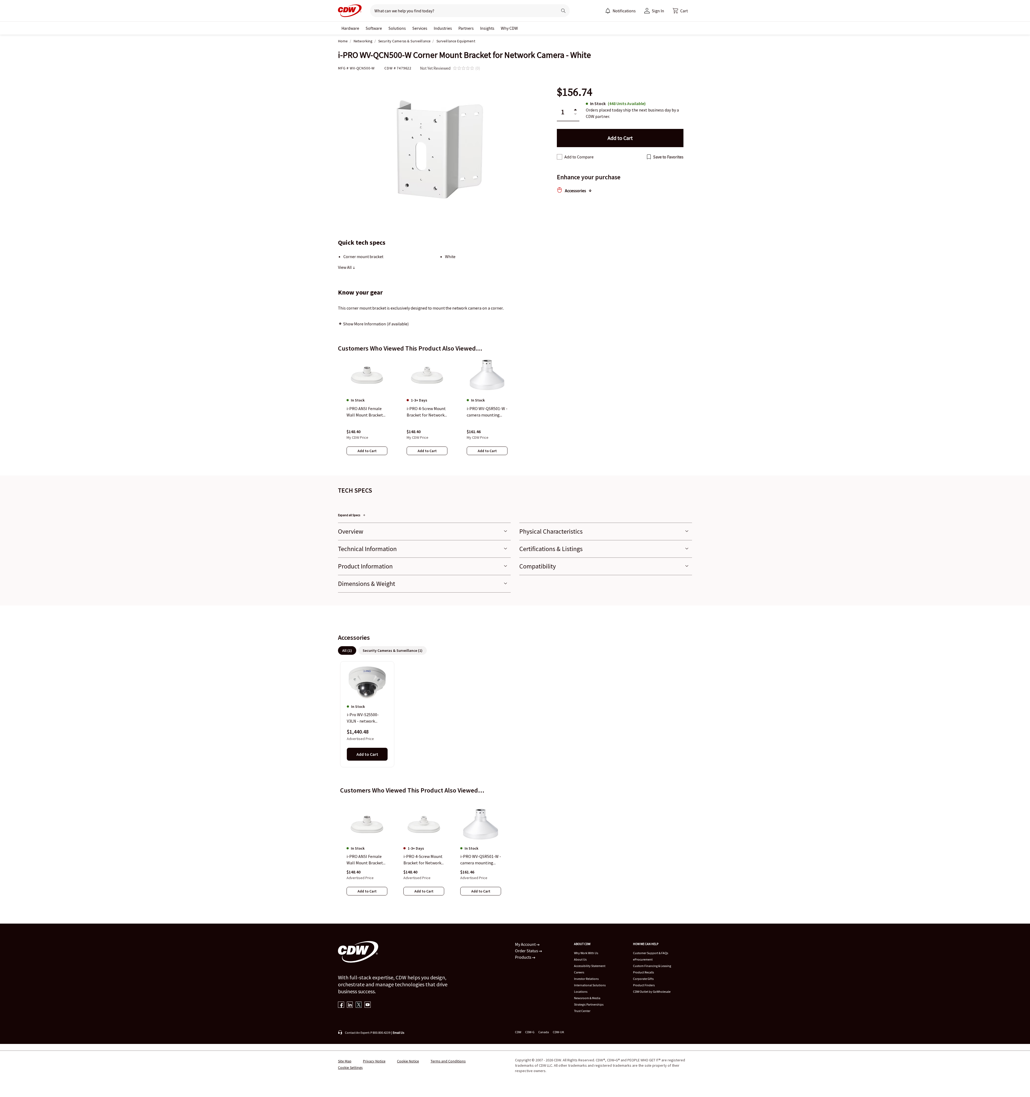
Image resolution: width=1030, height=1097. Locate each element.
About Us (580, 959)
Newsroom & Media (587, 998)
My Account (525, 944)
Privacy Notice (374, 1061)
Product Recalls (643, 972)
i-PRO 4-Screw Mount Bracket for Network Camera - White (423, 860)
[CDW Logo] (350, 10)
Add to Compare (579, 156)
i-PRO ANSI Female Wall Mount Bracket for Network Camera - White (367, 860)
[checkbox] (559, 156)
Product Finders (644, 985)
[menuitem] (607, 10)
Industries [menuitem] (443, 28)
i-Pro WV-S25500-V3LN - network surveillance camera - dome (366, 718)
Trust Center (582, 1011)
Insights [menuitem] (487, 28)
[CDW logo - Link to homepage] (350, 10)
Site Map (344, 1061)
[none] (350, 28)
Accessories (575, 190)
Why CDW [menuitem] (509, 28)
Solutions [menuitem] (397, 28)
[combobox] (461, 10)
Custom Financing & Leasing (652, 966)
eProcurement (643, 959)
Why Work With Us (586, 953)
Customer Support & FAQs (650, 953)
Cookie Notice (408, 1061)
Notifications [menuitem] (624, 10)
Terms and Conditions (448, 1061)
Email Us (398, 1033)
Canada (543, 1032)
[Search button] (563, 10)
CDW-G (529, 1032)
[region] (515, 411)
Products (523, 957)
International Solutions (590, 985)
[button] (680, 10)
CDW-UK (558, 1032)
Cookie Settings (350, 1067)
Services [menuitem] (419, 28)
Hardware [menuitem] (350, 28)
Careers (579, 972)
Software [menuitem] (374, 28)
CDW (518, 1032)
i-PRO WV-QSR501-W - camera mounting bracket (480, 860)
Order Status (527, 950)
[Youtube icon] (368, 1005)
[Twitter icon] (359, 1005)
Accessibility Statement (589, 966)
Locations (580, 992)
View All (345, 267)
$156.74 (574, 92)
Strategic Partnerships (589, 1004)
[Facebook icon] (341, 1005)
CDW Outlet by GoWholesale (652, 992)
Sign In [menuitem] (658, 10)
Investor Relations (586, 979)
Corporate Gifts (643, 979)
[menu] (620, 10)
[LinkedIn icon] (350, 1005)
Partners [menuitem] (466, 28)
